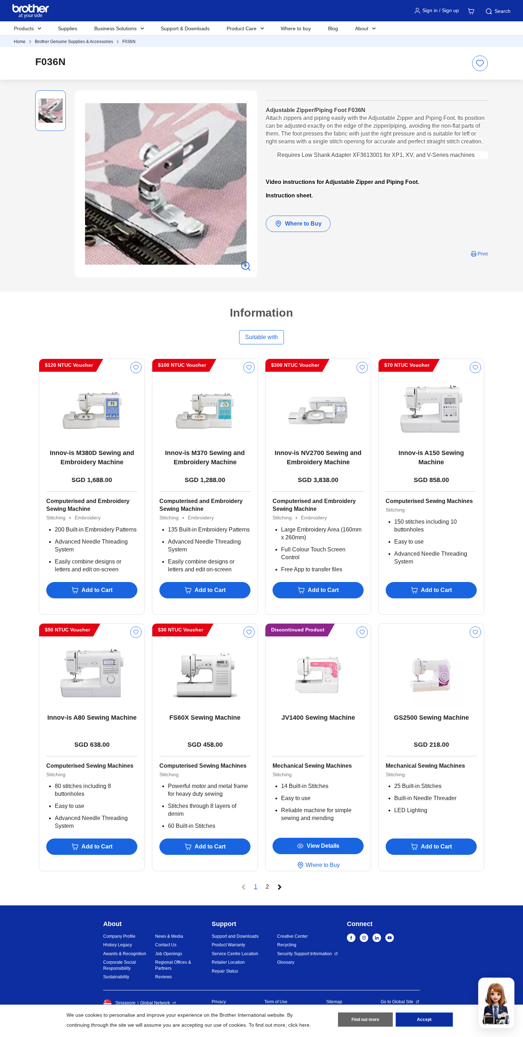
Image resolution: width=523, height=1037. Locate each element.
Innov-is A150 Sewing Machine (431, 457)
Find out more (365, 1019)
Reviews (163, 976)
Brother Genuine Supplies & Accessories (74, 41)
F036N (129, 41)
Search (503, 11)
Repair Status (225, 971)
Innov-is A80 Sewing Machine (92, 717)
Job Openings (168, 953)
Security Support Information (304, 953)
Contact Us (165, 944)
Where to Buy (303, 224)
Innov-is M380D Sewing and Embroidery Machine (92, 457)
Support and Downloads (235, 936)
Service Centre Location (235, 953)
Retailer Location (228, 962)
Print (482, 253)
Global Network (155, 1002)
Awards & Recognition (124, 953)
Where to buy (296, 28)
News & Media (169, 936)
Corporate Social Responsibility (119, 965)
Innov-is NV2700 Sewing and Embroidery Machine (318, 457)
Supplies (67, 28)
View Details (323, 846)
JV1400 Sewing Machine (318, 717)
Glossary (285, 962)
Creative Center (292, 936)
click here (299, 1025)
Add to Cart (96, 590)
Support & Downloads (185, 28)
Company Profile (119, 936)
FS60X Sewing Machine (205, 717)
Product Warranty (228, 944)
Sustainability (116, 976)
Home (20, 41)
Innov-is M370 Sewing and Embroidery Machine (205, 457)
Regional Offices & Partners (173, 965)
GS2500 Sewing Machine (431, 717)
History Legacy (117, 944)
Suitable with (261, 337)
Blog (333, 28)
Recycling (286, 944)
